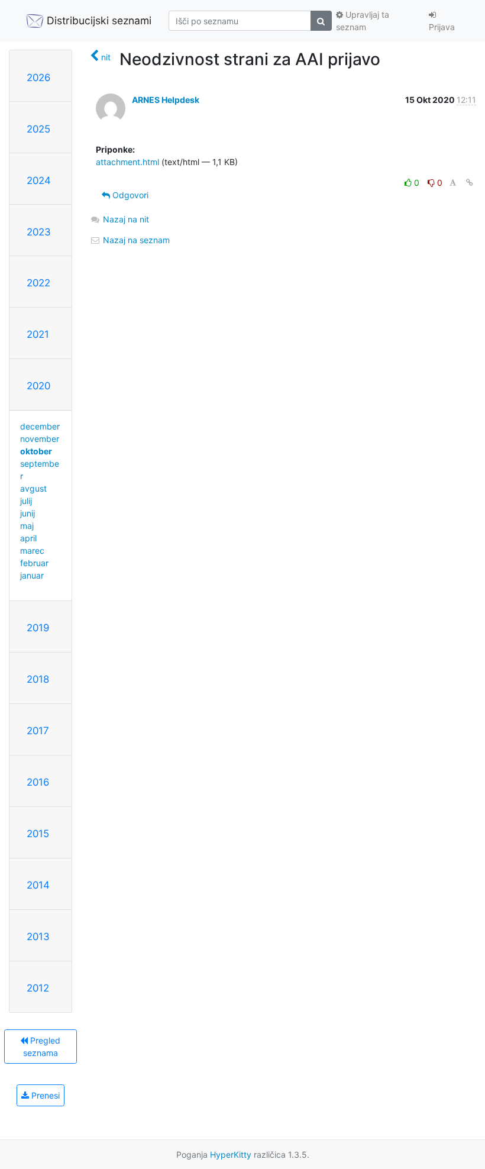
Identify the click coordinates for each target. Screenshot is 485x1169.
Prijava (442, 27)
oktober (36, 451)
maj (27, 526)
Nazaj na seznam (135, 240)
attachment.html (127, 162)
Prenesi (44, 1095)
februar (34, 563)
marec (32, 550)
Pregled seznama (42, 1046)
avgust (33, 488)
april (28, 538)
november (39, 439)
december (40, 426)
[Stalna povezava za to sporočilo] (469, 182)
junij (27, 513)
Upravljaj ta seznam (362, 20)
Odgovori (129, 195)
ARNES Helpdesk (165, 100)
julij (26, 501)
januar (32, 575)
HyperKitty (230, 1154)
